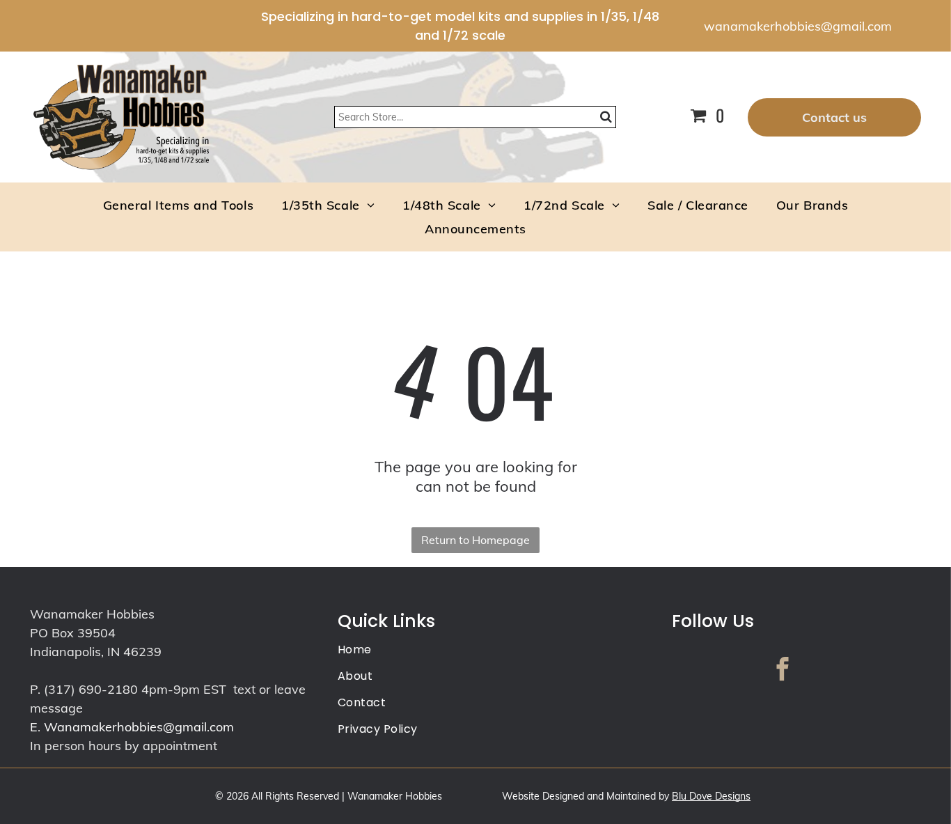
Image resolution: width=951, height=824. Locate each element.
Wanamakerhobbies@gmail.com (139, 727)
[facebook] (783, 670)
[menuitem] (178, 205)
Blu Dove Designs (711, 796)
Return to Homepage (475, 540)
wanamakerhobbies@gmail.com (798, 26)
